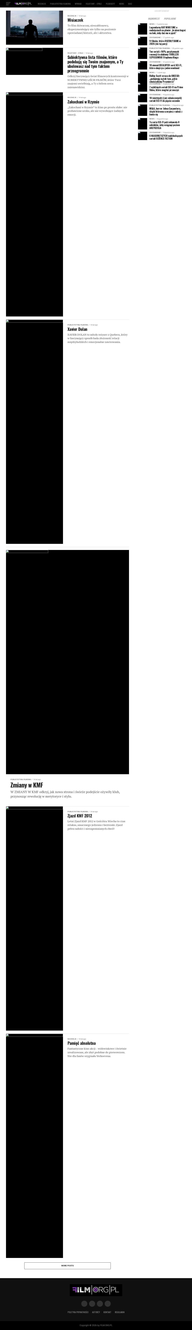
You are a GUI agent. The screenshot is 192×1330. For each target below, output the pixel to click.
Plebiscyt (110, 3)
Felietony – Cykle (94, 3)
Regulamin (119, 1312)
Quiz (130, 3)
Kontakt (107, 1312)
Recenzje (42, 3)
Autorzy (96, 1312)
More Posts (67, 1266)
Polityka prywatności (78, 1312)
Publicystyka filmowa (60, 3)
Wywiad (78, 3)
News (121, 3)
